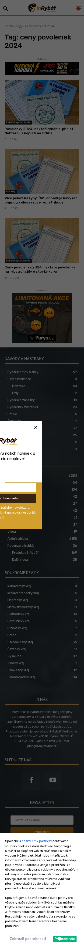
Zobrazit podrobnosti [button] (28, 939)
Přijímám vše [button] (65, 939)
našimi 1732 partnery (37, 841)
